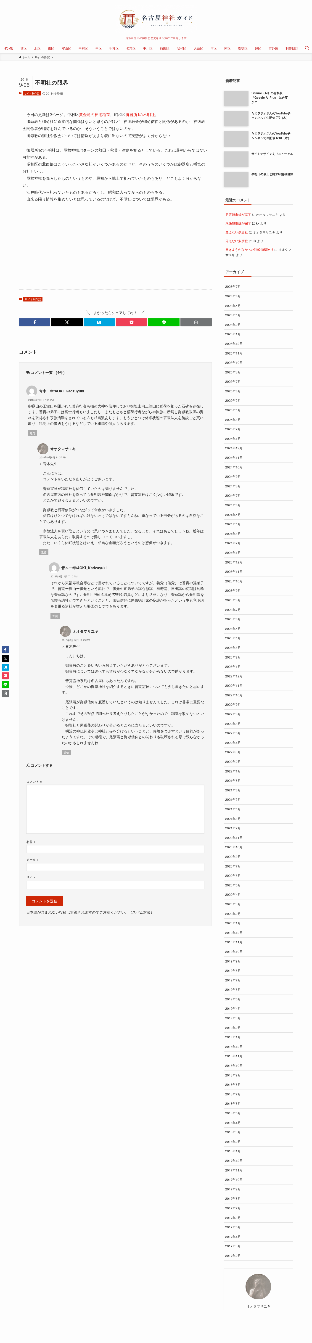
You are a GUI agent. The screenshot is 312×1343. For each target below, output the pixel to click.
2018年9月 (233, 1075)
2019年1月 (233, 1037)
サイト (31, 877)
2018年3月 (233, 1132)
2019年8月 (233, 970)
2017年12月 (234, 1160)
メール (32, 859)
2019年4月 (233, 1008)
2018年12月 (234, 1046)
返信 (32, 433)
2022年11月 (234, 685)
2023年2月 (233, 657)
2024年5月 (233, 514)
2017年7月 (233, 1208)
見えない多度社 (236, 232)
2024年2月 (233, 543)
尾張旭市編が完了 (238, 214)
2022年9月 (233, 704)
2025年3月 (233, 419)
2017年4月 (233, 1236)
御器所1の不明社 (140, 114)
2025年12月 (234, 343)
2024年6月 (233, 505)
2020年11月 (234, 837)
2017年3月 (233, 1246)
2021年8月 (233, 780)
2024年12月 (234, 448)
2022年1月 (233, 771)
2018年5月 (233, 1113)
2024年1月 (233, 552)
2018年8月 (233, 1084)
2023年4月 (233, 638)
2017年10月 (234, 1179)
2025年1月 (233, 438)
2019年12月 (234, 932)
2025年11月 (234, 353)
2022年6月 (233, 723)
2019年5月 (233, 999)
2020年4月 (233, 894)
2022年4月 (233, 742)
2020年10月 (234, 847)
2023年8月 (233, 600)
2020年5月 (233, 885)
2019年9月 (233, 961)
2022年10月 (234, 695)
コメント (34, 781)
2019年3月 (233, 1018)
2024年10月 (234, 467)
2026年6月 (233, 296)
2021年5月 (233, 799)
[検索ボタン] (307, 48)
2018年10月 (234, 1065)
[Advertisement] (115, 250)
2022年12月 (234, 676)
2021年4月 (233, 809)
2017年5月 (233, 1227)
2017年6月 (233, 1217)
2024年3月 (233, 533)
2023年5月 (233, 628)
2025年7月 (233, 381)
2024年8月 (233, 486)
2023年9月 (233, 590)
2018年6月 (233, 1103)
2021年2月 (233, 828)
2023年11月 (234, 571)
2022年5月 (233, 733)
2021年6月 (233, 790)
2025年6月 (233, 391)
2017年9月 (233, 1189)
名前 (30, 841)
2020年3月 (233, 904)
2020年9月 (233, 856)
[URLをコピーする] (196, 322)
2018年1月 (233, 1151)
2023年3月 (233, 647)
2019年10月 (234, 951)
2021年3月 (233, 818)
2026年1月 (233, 334)
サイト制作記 (31, 93)
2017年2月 (233, 1255)
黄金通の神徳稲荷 (94, 114)
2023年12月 (234, 562)
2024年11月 (234, 457)
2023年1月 (233, 666)
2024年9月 (233, 476)
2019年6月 (233, 989)
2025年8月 (233, 372)
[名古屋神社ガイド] (156, 19)
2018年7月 (233, 1094)
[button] (34, 322)
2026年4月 (233, 315)
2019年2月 (233, 1027)
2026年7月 (233, 286)
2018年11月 (234, 1056)
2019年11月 (234, 942)
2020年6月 (233, 875)
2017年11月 (234, 1170)
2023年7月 (233, 609)
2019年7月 (233, 980)
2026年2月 (233, 324)
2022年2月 (233, 761)
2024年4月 (233, 524)
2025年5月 (233, 400)
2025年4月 (233, 410)
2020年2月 (233, 913)
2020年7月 (233, 866)
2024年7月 (233, 495)
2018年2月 (233, 1141)
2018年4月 (233, 1122)
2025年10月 (234, 362)
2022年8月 (233, 714)
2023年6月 (233, 619)
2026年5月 (233, 305)
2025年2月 (233, 429)
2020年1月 (233, 923)
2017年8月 (233, 1198)
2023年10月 (234, 581)
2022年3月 (233, 752)
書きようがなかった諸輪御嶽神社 (249, 249)
